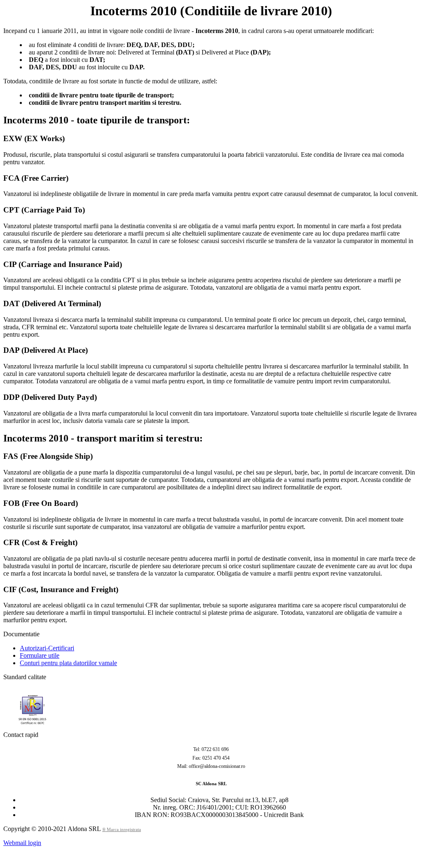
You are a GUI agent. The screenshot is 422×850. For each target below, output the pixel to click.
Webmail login (22, 842)
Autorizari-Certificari (47, 648)
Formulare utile (39, 655)
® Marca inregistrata (121, 829)
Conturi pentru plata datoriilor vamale (68, 662)
